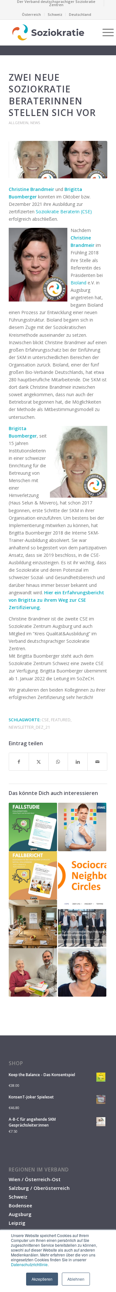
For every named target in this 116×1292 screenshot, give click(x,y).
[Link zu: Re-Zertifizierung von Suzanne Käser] (82, 972)
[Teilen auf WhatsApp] (58, 761)
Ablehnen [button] (75, 1279)
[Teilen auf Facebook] (19, 761)
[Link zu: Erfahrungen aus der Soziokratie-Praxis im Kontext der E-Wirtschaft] (82, 827)
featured (61, 720)
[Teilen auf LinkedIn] (77, 761)
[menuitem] (56, 3)
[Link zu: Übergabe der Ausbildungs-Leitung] (33, 972)
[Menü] (105, 32)
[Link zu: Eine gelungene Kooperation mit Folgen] (82, 924)
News (35, 122)
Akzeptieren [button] (42, 1279)
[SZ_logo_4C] (48, 32)
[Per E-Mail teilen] (97, 761)
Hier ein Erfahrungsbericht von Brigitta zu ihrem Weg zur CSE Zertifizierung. (56, 599)
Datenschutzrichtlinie (29, 1264)
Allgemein (18, 122)
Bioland (78, 283)
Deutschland (80, 14)
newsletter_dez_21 (29, 727)
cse (45, 720)
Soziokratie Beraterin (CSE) (64, 211)
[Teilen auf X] (38, 761)
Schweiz (55, 14)
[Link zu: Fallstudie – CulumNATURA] (33, 827)
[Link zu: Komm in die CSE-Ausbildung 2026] (33, 924)
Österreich (31, 14)
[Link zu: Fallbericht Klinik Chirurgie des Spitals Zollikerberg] (33, 875)
